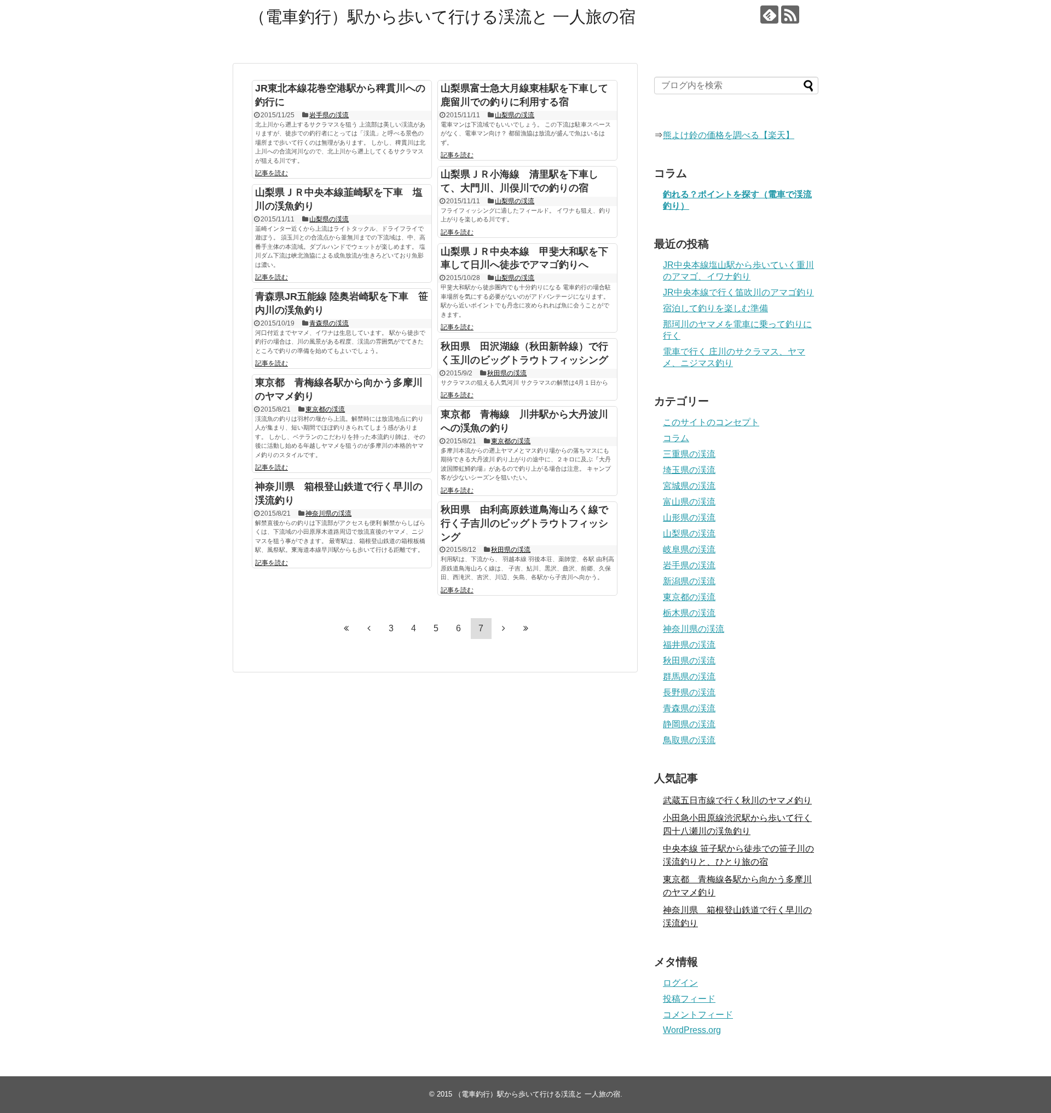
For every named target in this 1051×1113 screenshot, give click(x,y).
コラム (676, 438)
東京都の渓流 (325, 409)
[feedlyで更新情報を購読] (769, 14)
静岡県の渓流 (689, 724)
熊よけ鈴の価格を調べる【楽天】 (728, 135)
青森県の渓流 (329, 323)
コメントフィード (698, 1014)
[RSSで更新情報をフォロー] (790, 14)
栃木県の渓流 (689, 613)
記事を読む (271, 173)
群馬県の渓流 (689, 676)
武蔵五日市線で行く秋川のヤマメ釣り (737, 800)
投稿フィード (689, 998)
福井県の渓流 (689, 644)
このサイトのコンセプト (711, 422)
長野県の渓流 (689, 692)
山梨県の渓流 (514, 115)
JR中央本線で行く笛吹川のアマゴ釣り (738, 292)
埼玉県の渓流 (689, 470)
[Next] (503, 628)
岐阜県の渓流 (689, 549)
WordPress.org (692, 1030)
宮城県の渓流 (689, 485)
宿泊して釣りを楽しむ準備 (715, 308)
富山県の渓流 (689, 501)
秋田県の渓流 (507, 373)
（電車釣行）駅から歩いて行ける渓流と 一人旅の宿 (442, 17)
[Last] (526, 628)
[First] (346, 628)
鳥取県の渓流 (689, 740)
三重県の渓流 (689, 454)
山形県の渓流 (689, 517)
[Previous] (369, 628)
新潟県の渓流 (689, 581)
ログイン (680, 983)
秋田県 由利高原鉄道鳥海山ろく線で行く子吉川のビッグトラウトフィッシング (524, 523)
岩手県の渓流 (329, 115)
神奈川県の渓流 (328, 513)
